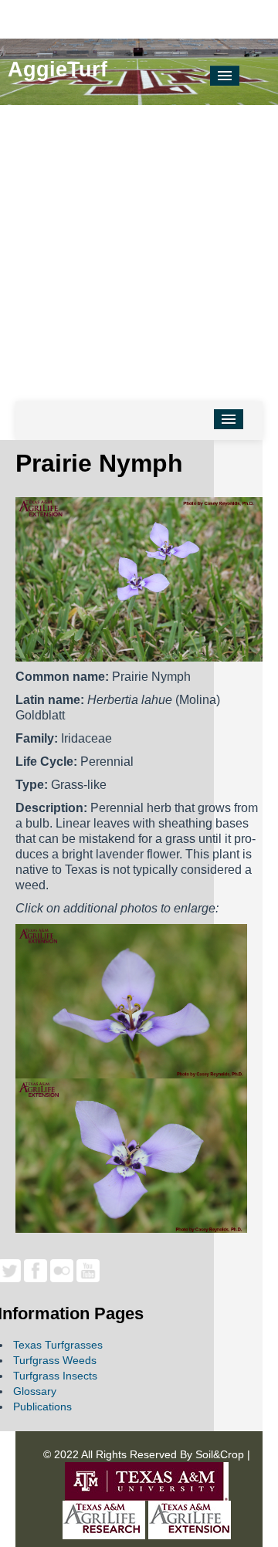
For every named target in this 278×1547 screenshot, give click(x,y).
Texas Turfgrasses (58, 1345)
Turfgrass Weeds (55, 1360)
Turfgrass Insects (55, 1375)
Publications (42, 1406)
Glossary (34, 1391)
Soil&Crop (218, 1454)
